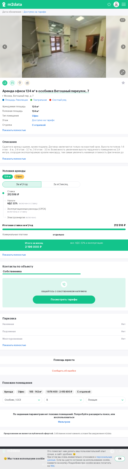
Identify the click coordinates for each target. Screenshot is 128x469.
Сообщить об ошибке (64, 371)
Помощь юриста (64, 360)
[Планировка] (123, 72)
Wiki (52, 466)
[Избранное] (109, 4)
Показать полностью (14, 130)
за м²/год (22, 184)
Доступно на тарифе (35, 12)
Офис (35, 116)
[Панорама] (27, 82)
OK (119, 459)
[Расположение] (19, 82)
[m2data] (12, 4)
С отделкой (39, 125)
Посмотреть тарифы (64, 299)
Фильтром (64, 422)
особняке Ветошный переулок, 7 (63, 91)
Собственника (12, 271)
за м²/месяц (61, 184)
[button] (4, 46)
